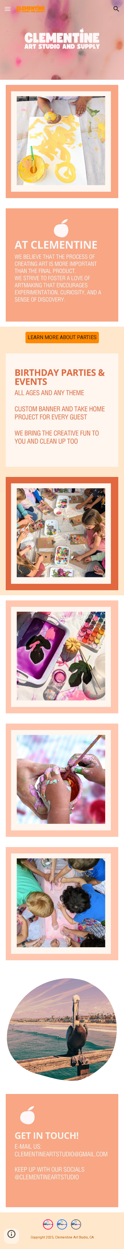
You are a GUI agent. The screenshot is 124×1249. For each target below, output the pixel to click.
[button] (7, 9)
